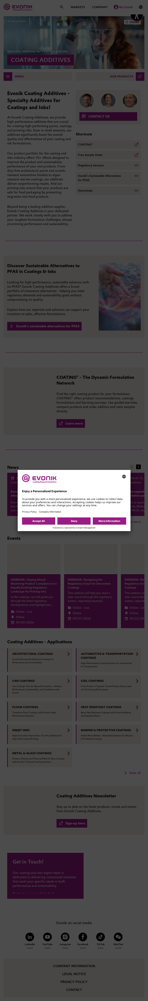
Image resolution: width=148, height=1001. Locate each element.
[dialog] (74, 500)
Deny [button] (74, 520)
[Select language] (124, 476)
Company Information (50, 511)
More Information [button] (109, 520)
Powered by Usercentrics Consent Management (74, 528)
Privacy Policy (29, 511)
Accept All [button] (38, 520)
